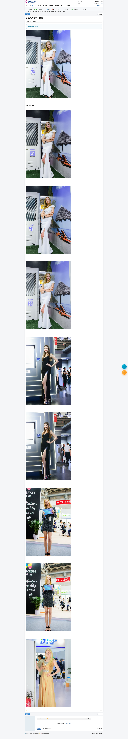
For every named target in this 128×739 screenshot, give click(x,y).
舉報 (101, 710)
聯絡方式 (57, 5)
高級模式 (88, 718)
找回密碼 (101, 1)
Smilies (47, 719)
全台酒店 (66, 9)
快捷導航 (98, 5)
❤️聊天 (57, 9)
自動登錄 (97, 1)
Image (40, 719)
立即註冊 (101, 3)
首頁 (27, 5)
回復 (28, 710)
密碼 (79, 3)
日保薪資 (35, 8)
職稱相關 (68, 5)
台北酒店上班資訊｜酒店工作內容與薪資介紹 (48, 11)
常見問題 (51, 5)
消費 (34, 5)
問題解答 (30, 9)
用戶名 (79, 1)
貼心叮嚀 (45, 5)
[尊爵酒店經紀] (31, 1)
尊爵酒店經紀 (25, 12)
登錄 (66, 723)
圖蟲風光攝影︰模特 (61, 11)
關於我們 (62, 5)
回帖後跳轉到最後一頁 (47, 728)
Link (42, 719)
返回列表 (100, 14)
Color (39, 719)
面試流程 (84, 9)
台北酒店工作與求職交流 (34, 11)
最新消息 (71, 8)
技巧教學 (92, 733)
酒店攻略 (96, 733)
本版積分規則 (99, 728)
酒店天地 (39, 5)
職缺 (30, 5)
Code (45, 719)
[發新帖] (27, 14)
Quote (44, 719)
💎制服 (48, 9)
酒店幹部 (40, 9)
